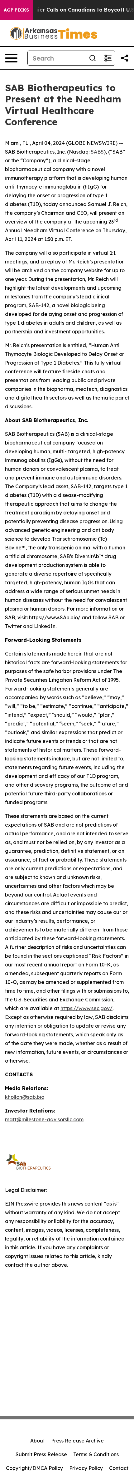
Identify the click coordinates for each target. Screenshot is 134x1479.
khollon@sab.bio (24, 1097)
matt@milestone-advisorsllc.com (44, 1119)
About (37, 1440)
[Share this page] (124, 58)
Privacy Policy (86, 1468)
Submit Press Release (41, 1454)
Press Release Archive (77, 1440)
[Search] (92, 58)
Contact (118, 1468)
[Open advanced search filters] (107, 58)
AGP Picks (16, 10)
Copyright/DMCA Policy (34, 1468)
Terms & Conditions (96, 1454)
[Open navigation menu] (11, 58)
